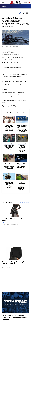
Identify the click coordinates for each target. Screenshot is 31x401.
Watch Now (26, 2)
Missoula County (8, 13)
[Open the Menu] (2, 2)
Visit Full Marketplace (24, 202)
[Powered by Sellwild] (27, 291)
